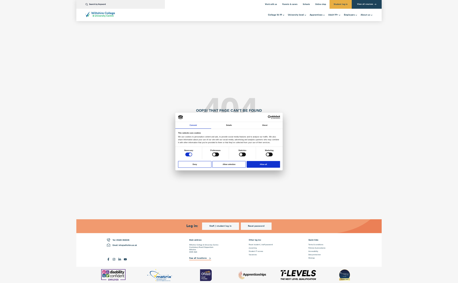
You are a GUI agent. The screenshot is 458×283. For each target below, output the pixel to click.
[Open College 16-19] (283, 15)
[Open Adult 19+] (339, 15)
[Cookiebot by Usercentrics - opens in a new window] (269, 117)
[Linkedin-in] (119, 259)
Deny (195, 164)
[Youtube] (125, 259)
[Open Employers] (356, 15)
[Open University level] (305, 15)
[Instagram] (113, 259)
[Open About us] (371, 15)
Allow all (263, 164)
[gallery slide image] (113, 275)
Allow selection (229, 164)
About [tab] (264, 125)
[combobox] (125, 4)
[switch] (215, 154)
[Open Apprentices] (324, 15)
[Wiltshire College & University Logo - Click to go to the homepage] (100, 14)
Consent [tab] (193, 125)
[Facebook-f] (108, 259)
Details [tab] (229, 125)
